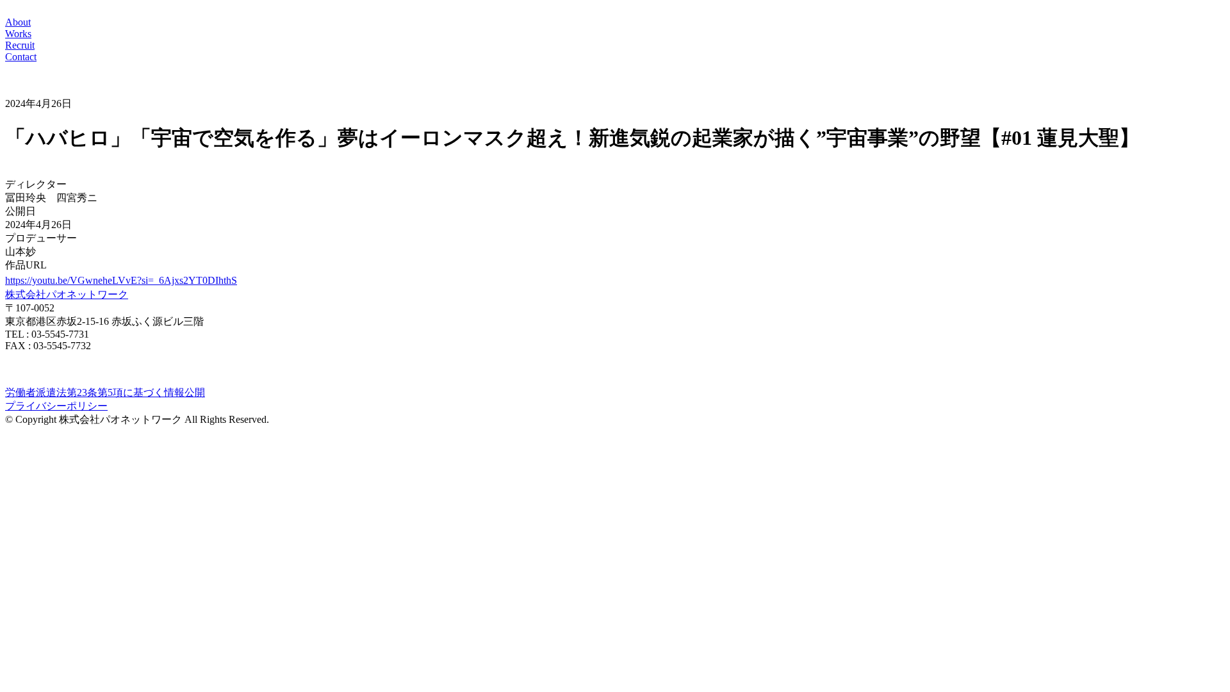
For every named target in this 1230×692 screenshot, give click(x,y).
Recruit (20, 45)
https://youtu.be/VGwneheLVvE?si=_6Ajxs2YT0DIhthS (121, 280)
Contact (21, 56)
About (18, 22)
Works (18, 33)
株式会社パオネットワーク (66, 294)
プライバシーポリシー (56, 405)
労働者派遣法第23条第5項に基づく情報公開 (105, 392)
